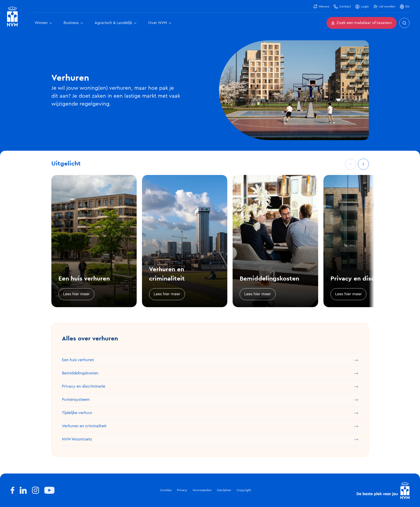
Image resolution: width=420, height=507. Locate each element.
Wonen (41, 23)
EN (407, 6)
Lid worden (387, 6)
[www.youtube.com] (49, 490)
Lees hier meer (76, 294)
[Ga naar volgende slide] (363, 164)
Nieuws (324, 6)
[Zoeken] (404, 23)
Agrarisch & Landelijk (113, 23)
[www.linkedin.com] (23, 490)
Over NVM (157, 23)
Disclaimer (224, 490)
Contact (345, 6)
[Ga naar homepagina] (12, 16)
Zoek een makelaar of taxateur (364, 23)
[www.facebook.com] (12, 490)
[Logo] (383, 490)
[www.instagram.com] (35, 490)
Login (365, 6)
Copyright (244, 490)
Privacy (182, 490)
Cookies (166, 490)
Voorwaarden (202, 490)
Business (71, 23)
